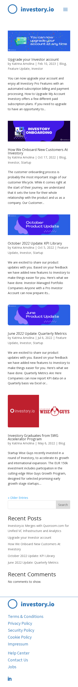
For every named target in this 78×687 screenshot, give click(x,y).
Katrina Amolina (23, 64)
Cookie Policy (20, 637)
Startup (26, 162)
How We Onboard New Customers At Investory (38, 151)
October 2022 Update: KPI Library (35, 243)
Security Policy (21, 630)
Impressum (18, 644)
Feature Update (19, 69)
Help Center (18, 653)
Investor (37, 69)
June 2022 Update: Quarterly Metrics (37, 333)
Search (63, 505)
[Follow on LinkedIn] (9, 679)
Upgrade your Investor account (33, 59)
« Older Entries (18, 498)
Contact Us (18, 660)
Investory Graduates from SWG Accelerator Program (33, 437)
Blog (62, 64)
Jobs (12, 667)
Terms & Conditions (25, 616)
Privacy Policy (20, 623)
